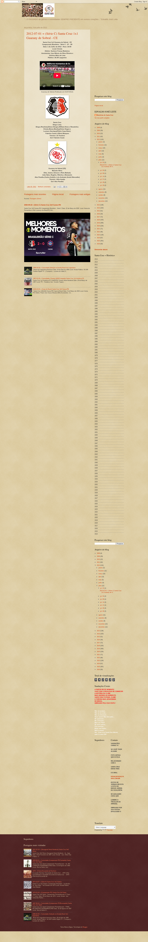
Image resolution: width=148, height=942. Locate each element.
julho (100, 160)
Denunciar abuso (101, 249)
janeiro (100, 142)
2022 (98, 232)
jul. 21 (102, 179)
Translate (110, 830)
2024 (98, 238)
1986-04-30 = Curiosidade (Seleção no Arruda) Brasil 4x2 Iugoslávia (54, 267)
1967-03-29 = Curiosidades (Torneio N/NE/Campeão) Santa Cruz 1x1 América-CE (58, 278)
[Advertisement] (109, 59)
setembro (101, 192)
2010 (98, 133)
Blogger (85, 927)
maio (100, 154)
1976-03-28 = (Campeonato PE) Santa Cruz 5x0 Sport (49, 892)
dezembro (101, 201)
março (100, 148)
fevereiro (101, 145)
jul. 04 (102, 170)
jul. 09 (102, 173)
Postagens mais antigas (80, 194)
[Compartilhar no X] (62, 187)
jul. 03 (102, 162)
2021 (98, 229)
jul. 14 (102, 176)
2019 (98, 223)
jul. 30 (102, 185)
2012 (98, 139)
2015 (98, 211)
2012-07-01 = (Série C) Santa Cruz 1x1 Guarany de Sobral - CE (52, 35)
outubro (101, 195)
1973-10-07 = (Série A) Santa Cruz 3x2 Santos (47, 882)
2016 (98, 214)
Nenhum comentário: (44, 187)
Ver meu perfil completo (102, 118)
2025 (98, 241)
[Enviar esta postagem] (54, 187)
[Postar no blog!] (60, 187)
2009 (98, 130)
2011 (98, 136)
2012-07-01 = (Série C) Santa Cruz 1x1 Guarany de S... (110, 165)
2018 (98, 220)
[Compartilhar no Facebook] (64, 187)
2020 (98, 226)
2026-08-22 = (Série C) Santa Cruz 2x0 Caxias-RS (42, 205)
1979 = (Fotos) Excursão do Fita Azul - (45, 871)
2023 (98, 235)
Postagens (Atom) (35, 198)
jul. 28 (102, 182)
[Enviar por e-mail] (58, 187)
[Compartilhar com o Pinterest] (66, 187)
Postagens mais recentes (35, 194)
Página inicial (58, 194)
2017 (98, 217)
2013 (98, 205)
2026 (98, 244)
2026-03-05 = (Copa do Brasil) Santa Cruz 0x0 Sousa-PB (51, 289)
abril (100, 151)
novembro (101, 198)
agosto (100, 189)
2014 (98, 208)
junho (100, 157)
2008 (98, 127)
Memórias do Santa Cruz (105, 115)
